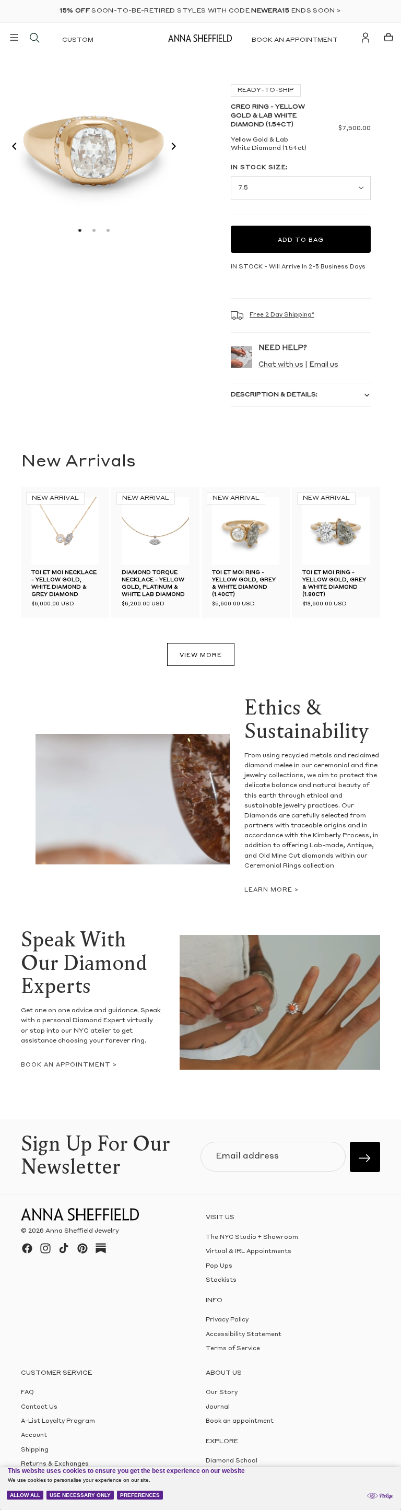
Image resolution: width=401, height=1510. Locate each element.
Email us (323, 364)
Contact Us (39, 1407)
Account (34, 1435)
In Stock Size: (259, 168)
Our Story (222, 1393)
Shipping (35, 1450)
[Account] (365, 37)
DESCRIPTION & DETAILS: (274, 395)
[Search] (34, 37)
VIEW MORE (201, 656)
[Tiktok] (63, 1248)
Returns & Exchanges (55, 1464)
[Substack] (101, 1248)
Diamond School (231, 1461)
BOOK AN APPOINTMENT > (69, 1065)
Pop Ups (219, 1266)
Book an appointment (295, 40)
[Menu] (14, 38)
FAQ (27, 1393)
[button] (11, 147)
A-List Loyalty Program (58, 1421)
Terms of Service (233, 1349)
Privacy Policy (227, 1320)
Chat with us (280, 364)
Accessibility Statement (243, 1334)
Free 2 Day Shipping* (282, 315)
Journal (218, 1407)
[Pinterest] (82, 1248)
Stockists (221, 1280)
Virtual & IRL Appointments (248, 1252)
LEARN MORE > (271, 890)
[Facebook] (27, 1248)
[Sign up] (365, 1157)
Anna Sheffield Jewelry (82, 1231)
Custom (77, 40)
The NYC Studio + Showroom (252, 1237)
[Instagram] (45, 1248)
